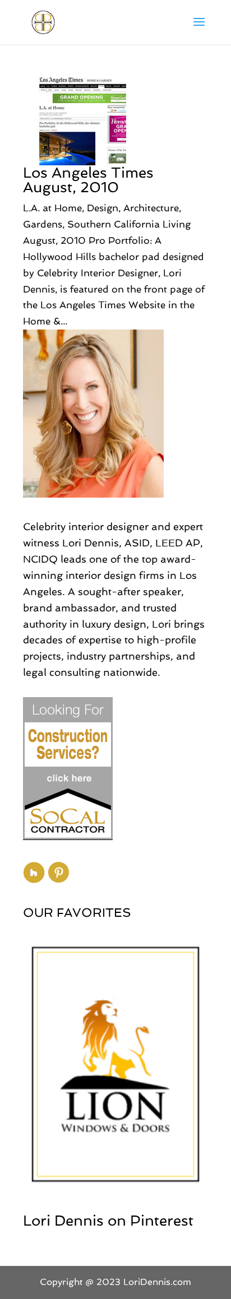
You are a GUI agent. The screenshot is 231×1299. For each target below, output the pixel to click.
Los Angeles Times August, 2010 (88, 180)
